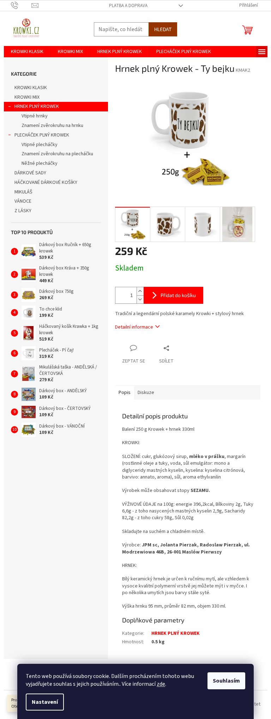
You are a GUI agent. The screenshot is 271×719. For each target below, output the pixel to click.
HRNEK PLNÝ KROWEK (36, 106)
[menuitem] (27, 51)
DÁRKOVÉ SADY (30, 172)
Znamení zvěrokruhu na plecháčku (57, 153)
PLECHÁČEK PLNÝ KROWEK (41, 135)
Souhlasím (226, 681)
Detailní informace (134, 327)
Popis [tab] (125, 392)
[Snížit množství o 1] (140, 299)
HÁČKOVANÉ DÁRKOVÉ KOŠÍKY (45, 182)
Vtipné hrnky (35, 116)
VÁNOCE (22, 201)
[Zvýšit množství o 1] (140, 291)
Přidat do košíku (178, 295)
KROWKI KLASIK (30, 87)
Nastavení (45, 702)
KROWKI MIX (27, 97)
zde (161, 684)
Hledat (162, 29)
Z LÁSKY (22, 210)
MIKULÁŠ (23, 192)
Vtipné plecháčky (40, 144)
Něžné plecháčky (40, 163)
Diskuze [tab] (146, 392)
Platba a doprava (128, 5)
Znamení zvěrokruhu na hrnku (52, 125)
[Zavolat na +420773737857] (21, 5)
